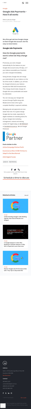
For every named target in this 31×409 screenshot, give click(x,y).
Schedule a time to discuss (16, 177)
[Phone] (23, 3)
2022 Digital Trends (9, 157)
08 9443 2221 (6, 381)
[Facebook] (11, 169)
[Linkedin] (8, 393)
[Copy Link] (19, 169)
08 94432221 (24, 124)
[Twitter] (15, 169)
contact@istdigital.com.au (10, 384)
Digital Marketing (12, 161)
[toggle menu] (27, 3)
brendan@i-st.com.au (10, 126)
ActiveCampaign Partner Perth (13, 147)
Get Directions (6, 375)
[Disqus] (15, 296)
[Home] (5, 364)
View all (26, 195)
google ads (5, 161)
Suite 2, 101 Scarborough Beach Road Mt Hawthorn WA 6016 (13, 372)
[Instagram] (11, 393)
